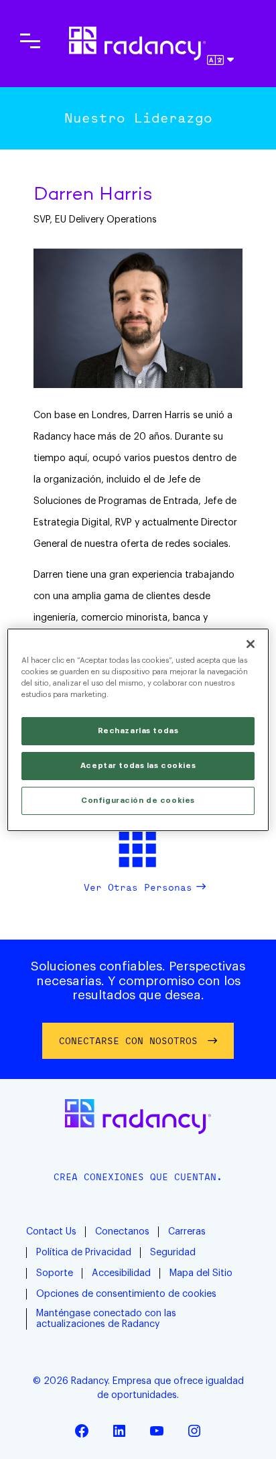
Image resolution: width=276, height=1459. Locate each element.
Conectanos (122, 1231)
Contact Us (51, 1231)
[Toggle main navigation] (30, 41)
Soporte (54, 1273)
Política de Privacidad (83, 1252)
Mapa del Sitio (200, 1273)
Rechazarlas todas (138, 731)
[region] (138, 729)
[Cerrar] (250, 643)
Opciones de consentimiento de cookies (126, 1294)
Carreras (187, 1231)
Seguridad (173, 1252)
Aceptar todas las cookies (138, 765)
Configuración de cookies (138, 800)
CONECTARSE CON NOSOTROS (128, 1040)
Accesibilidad (121, 1273)
